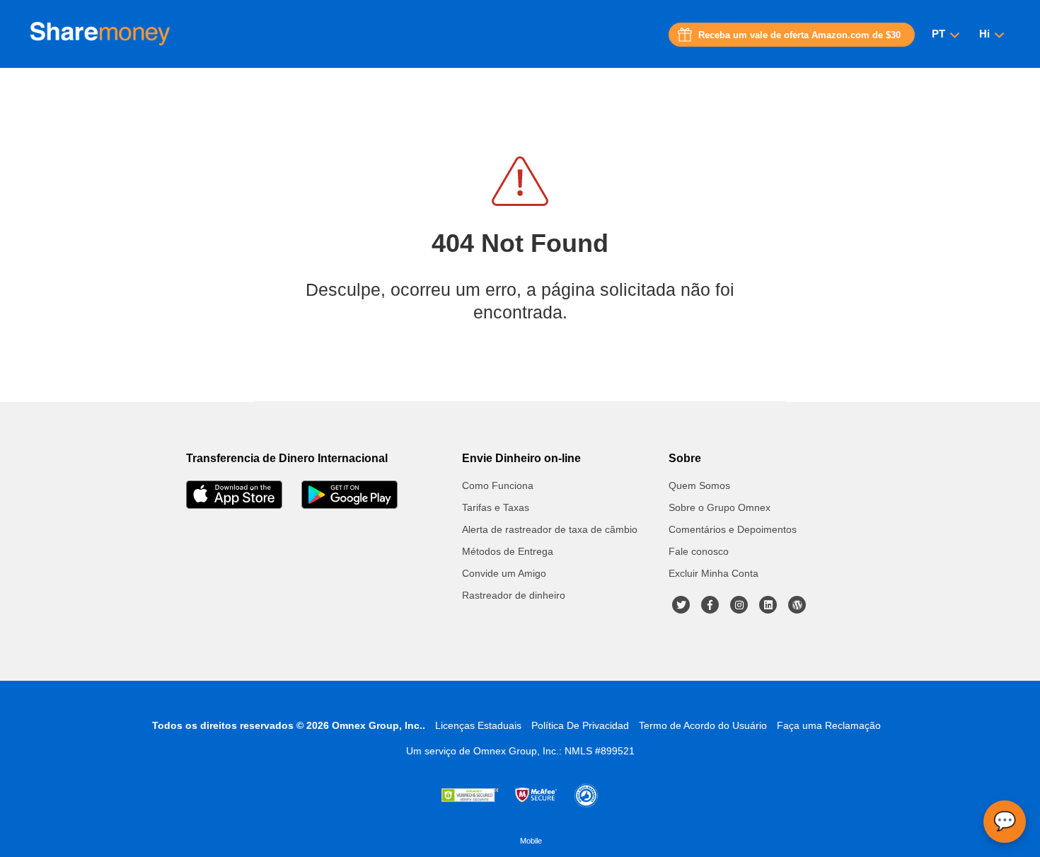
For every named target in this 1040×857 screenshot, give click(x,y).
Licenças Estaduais (478, 725)
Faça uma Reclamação (829, 725)
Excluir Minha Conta (713, 573)
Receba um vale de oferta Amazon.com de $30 (799, 35)
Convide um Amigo (504, 573)
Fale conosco (699, 551)
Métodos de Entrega (507, 551)
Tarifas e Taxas (495, 507)
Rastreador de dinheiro (513, 595)
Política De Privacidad (580, 725)
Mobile (531, 840)
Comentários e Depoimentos (733, 529)
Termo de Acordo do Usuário (703, 725)
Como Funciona (497, 485)
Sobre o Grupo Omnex (719, 507)
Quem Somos (699, 485)
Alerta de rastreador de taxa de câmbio (549, 529)
